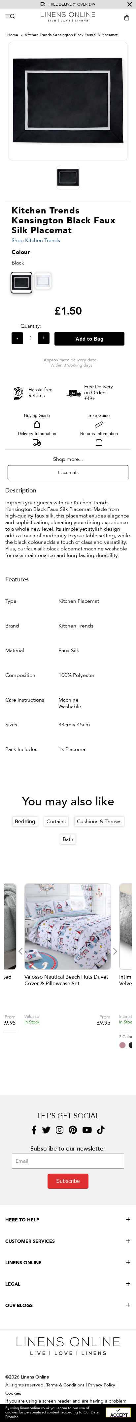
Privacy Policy (101, 1385)
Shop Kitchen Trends (36, 240)
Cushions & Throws (99, 821)
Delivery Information (37, 433)
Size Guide (99, 415)
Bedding (25, 821)
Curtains (56, 821)
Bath (68, 839)
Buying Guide (37, 415)
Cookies (13, 1393)
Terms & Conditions (65, 1385)
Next (115, 951)
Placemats (68, 472)
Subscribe (68, 1181)
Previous (20, 951)
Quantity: (30, 326)
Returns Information (99, 433)
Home (12, 35)
